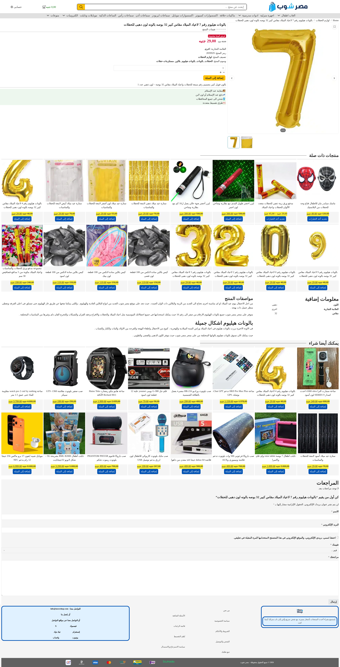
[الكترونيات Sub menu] (64, 15)
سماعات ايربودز (161, 15)
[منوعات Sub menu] (48, 15)
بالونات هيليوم (188, 61)
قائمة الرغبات (179, 626)
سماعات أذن (143, 15)
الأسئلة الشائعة (179, 616)
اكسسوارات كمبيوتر (206, 15)
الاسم (335, 511)
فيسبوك (73, 626)
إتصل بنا (64, 614)
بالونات (200, 61)
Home (336, 20)
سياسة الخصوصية (222, 621)
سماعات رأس (126, 15)
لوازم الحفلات (323, 20)
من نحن (226, 610)
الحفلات (209, 61)
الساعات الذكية (107, 15)
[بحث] (81, 7)
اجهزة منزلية (267, 15)
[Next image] (334, 78)
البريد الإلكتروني (330, 524)
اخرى (207, 49)
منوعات (55, 15)
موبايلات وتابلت (88, 15)
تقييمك (334, 544)
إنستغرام (76, 632)
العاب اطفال (288, 15)
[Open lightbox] (334, 26)
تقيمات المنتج (208, 29)
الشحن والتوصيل (223, 642)
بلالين (177, 61)
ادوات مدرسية (250, 15)
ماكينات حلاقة (227, 15)
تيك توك (57, 632)
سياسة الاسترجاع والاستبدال (173, 647)
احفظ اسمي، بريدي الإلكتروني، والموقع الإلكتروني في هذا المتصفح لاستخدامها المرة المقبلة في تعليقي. (285, 537)
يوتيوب (75, 638)
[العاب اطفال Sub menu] (279, 15)
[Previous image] (231, 78)
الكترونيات (72, 15)
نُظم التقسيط (179, 636)
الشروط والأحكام (223, 631)
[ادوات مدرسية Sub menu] (240, 15)
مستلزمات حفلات (165, 61)
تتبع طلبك (226, 652)
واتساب (56, 638)
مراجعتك (333, 557)
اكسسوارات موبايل (182, 15)
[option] (234, 142)
